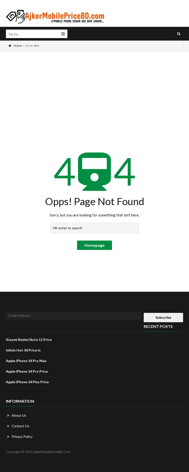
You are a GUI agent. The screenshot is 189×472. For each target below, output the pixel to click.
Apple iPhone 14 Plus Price (27, 382)
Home (18, 45)
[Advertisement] (94, 88)
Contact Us (20, 426)
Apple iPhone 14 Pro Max (26, 361)
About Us (19, 415)
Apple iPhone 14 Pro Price (27, 371)
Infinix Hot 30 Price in (23, 350)
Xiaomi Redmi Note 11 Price (29, 339)
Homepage (94, 245)
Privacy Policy (22, 436)
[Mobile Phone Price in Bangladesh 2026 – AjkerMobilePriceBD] (55, 17)
